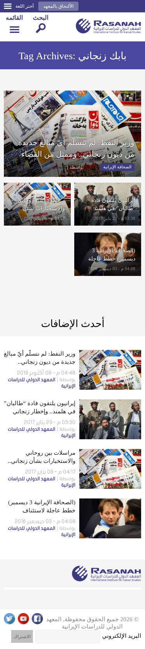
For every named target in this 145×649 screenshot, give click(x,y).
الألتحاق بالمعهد (58, 6)
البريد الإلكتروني (121, 636)
